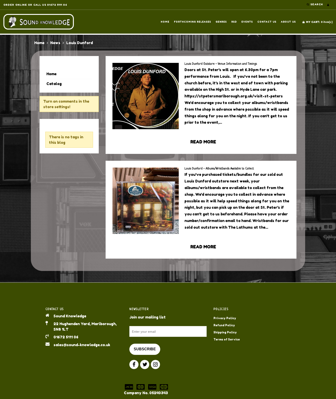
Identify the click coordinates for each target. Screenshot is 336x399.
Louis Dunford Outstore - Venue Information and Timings (220, 64)
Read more (203, 141)
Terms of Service (226, 339)
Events (247, 21)
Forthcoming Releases (192, 21)
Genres (221, 21)
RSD (234, 21)
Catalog (54, 83)
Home (165, 21)
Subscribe (145, 349)
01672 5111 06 (65, 337)
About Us (288, 21)
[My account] (328, 4)
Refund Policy (224, 325)
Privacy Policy (224, 318)
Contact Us (266, 21)
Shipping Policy (225, 332)
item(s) (319, 22)
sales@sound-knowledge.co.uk (81, 345)
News (55, 42)
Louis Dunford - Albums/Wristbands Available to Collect (219, 168)
